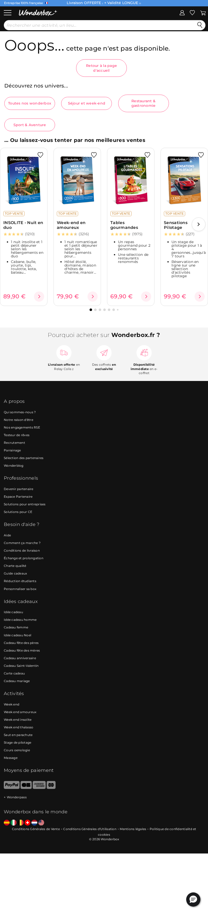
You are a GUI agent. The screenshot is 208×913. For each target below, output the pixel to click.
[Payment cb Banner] (26, 788)
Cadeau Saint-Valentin (21, 666)
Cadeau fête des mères (22, 650)
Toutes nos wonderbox (29, 103)
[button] (198, 224)
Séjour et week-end (87, 103)
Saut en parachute (18, 735)
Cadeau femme (16, 627)
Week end (11, 704)
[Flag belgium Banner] (21, 823)
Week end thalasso (18, 727)
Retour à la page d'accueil (101, 67)
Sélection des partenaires (23, 458)
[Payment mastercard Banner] (51, 788)
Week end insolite (17, 719)
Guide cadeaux (15, 573)
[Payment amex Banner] (39, 788)
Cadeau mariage (17, 681)
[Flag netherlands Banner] (34, 823)
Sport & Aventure (29, 125)
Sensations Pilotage (175, 225)
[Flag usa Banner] (41, 823)
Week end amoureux (20, 712)
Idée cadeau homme (20, 620)
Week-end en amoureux (71, 225)
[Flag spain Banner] (7, 823)
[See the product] (39, 296)
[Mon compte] (182, 12)
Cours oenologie (17, 750)
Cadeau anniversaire (20, 658)
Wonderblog (14, 465)
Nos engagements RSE (22, 427)
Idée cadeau (13, 612)
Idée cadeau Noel (17, 635)
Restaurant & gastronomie (143, 103)
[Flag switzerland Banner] (27, 823)
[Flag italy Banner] (13, 823)
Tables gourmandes (124, 225)
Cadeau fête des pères (21, 643)
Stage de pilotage (17, 742)
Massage (11, 758)
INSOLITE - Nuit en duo (23, 225)
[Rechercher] (200, 25)
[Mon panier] (203, 12)
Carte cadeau (14, 673)
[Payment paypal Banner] (12, 788)
